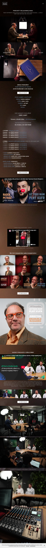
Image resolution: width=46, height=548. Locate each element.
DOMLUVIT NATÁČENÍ (23, 172)
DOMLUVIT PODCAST (23, 92)
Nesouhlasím (32, 546)
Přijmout (27, 546)
